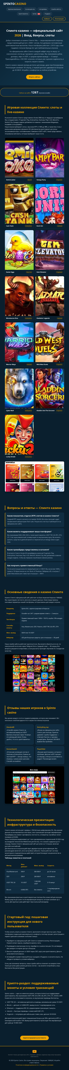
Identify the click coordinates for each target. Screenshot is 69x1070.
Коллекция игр (30, 9)
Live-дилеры (43, 9)
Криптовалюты (23, 14)
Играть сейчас (34, 77)
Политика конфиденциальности (27, 1065)
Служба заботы (56, 9)
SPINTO (14, 4)
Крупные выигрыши (14, 9)
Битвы (36, 14)
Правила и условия (46, 1065)
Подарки (47, 14)
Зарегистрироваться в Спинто (34, 1038)
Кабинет (47, 19)
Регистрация (59, 19)
